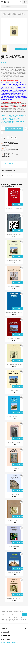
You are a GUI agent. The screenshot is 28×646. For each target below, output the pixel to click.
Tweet (11, 137)
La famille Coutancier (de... (14, 260)
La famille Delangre (14, 390)
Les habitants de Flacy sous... (14, 208)
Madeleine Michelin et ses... (14, 598)
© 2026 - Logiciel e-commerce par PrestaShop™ (10, 643)
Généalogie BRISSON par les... (14, 312)
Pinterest (15, 137)
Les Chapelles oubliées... (14, 338)
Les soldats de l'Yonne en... (14, 520)
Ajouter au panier (14, 129)
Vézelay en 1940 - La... (14, 468)
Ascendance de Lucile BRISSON (14, 234)
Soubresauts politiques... (14, 286)
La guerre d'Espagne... (14, 546)
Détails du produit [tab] (9, 163)
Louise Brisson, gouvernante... (14, 364)
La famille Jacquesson (14, 572)
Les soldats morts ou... (14, 494)
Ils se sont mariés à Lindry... (14, 416)
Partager (7, 137)
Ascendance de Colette (14, 442)
